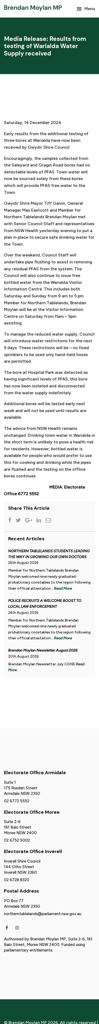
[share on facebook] (10, 520)
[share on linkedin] (39, 520)
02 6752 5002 (17, 840)
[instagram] (17, 927)
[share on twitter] (19, 520)
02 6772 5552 (16, 801)
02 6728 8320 (16, 879)
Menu (89, 9)
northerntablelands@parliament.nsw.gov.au (42, 913)
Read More (63, 588)
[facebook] (7, 927)
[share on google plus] (29, 520)
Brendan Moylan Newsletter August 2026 (43, 650)
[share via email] (49, 520)
